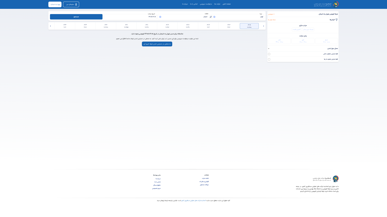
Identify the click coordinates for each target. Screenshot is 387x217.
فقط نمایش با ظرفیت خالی (330, 54)
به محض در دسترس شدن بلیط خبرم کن (157, 44)
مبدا (261, 14)
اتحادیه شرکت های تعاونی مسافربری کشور (193, 201)
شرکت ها (217, 4)
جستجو (76, 17)
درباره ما (185, 4)
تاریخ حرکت (151, 14)
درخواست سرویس (206, 4)
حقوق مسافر (157, 185)
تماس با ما (194, 4)
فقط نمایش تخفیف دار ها (331, 59)
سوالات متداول (204, 185)
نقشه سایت (205, 178)
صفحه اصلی (227, 4)
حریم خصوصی (156, 188)
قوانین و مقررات (204, 182)
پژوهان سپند (160, 201)
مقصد (206, 14)
